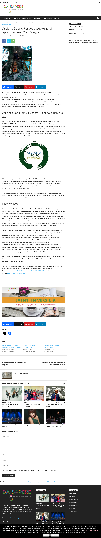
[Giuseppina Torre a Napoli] (34, 416)
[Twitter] (9, 41)
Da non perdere (26, 18)
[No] (99, 531)
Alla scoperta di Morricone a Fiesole (11, 425)
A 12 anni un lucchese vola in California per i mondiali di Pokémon (32, 404)
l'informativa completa (91, 530)
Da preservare (48, 18)
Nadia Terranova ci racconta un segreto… (14, 364)
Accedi (15, 2)
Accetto (46, 535)
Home (3, 22)
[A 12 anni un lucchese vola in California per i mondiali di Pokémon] (34, 393)
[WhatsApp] (13, 41)
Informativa (54, 535)
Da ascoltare (7, 18)
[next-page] (64, 384)
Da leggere (17, 18)
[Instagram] (99, 2)
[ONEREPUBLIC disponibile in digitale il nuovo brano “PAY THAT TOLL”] (12, 393)
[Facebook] (96, 2)
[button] (98, 18)
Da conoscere (37, 18)
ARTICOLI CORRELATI (9, 383)
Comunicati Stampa (9, 35)
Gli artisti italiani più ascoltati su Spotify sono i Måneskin (53, 364)
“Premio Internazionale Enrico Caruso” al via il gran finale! (55, 425)
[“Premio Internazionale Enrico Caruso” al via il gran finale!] (55, 416)
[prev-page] (62, 384)
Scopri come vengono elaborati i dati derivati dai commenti (45, 482)
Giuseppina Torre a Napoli (32, 425)
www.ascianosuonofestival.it (16, 273)
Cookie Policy (73, 511)
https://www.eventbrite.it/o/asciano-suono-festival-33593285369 (25, 271)
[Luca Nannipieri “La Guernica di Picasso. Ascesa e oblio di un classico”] (55, 393)
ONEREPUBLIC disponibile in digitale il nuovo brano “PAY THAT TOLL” (11, 404)
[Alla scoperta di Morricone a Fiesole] (12, 416)
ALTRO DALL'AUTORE (23, 383)
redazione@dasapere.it (15, 518)
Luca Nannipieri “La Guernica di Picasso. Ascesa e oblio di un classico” (55, 404)
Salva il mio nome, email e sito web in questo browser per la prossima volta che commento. (30, 470)
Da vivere (56, 18)
